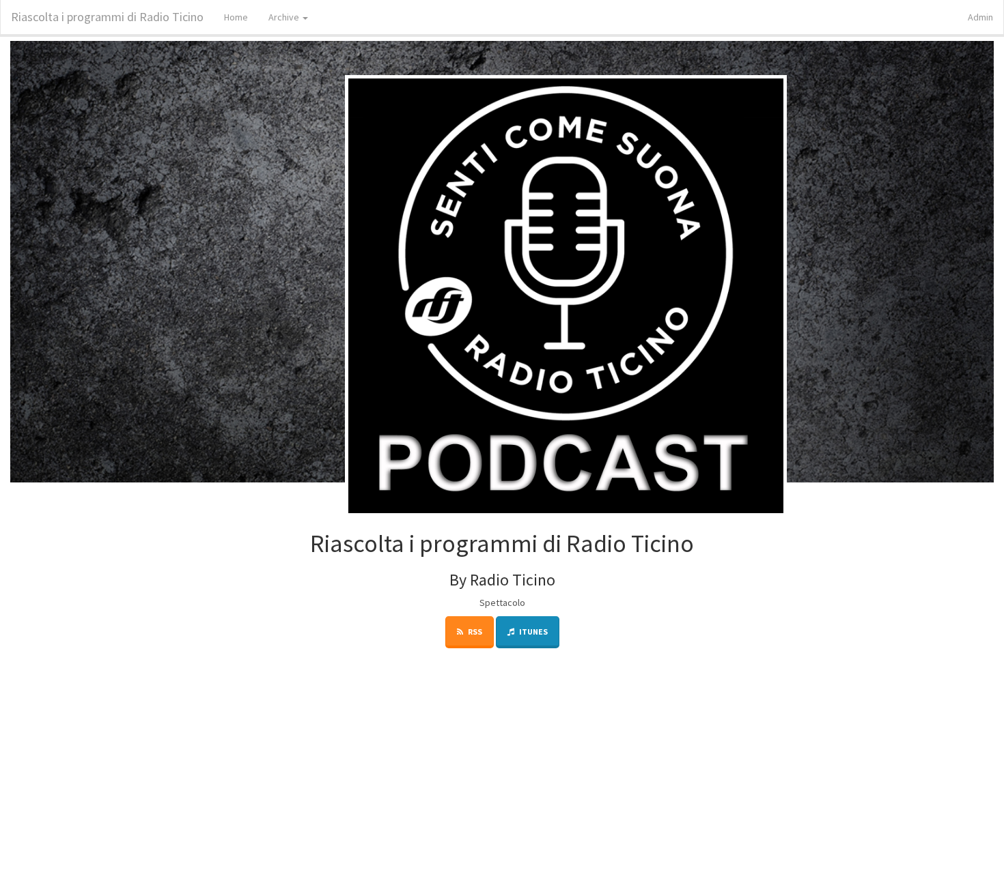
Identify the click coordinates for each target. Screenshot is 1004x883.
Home (236, 17)
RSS (474, 631)
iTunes (533, 631)
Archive (284, 17)
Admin (980, 17)
